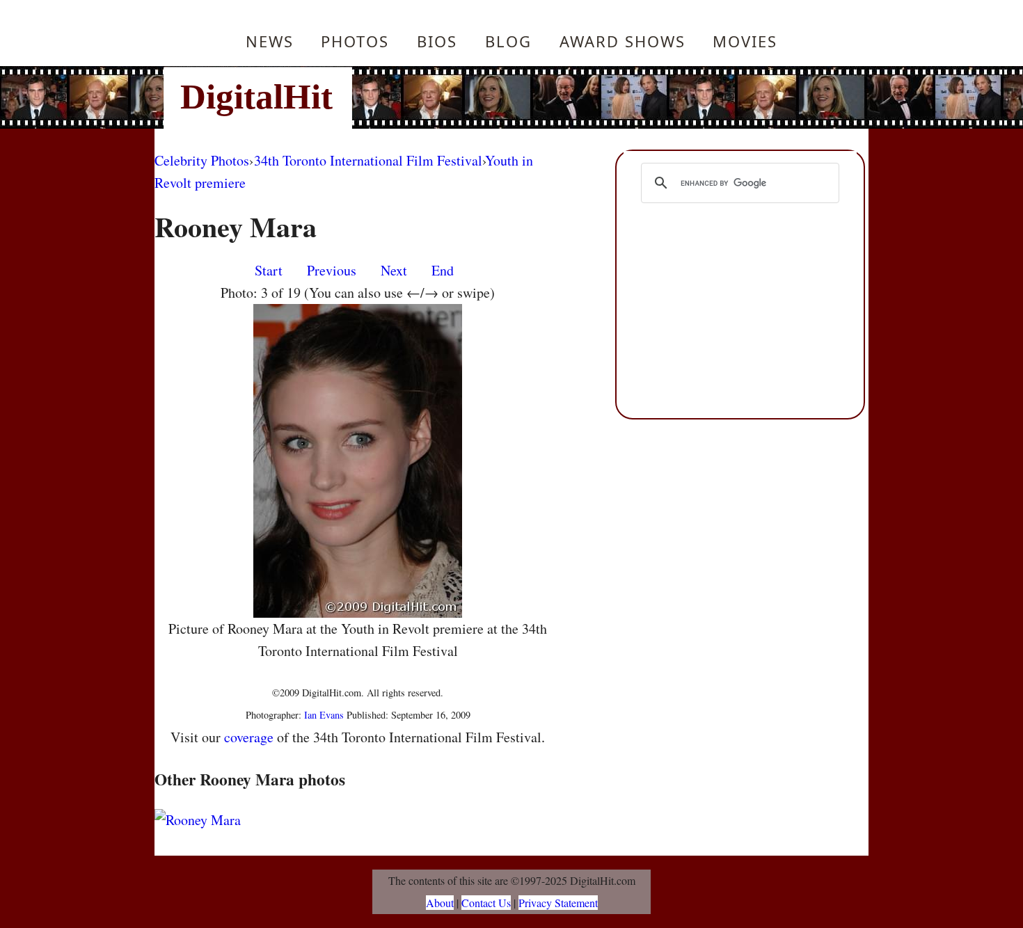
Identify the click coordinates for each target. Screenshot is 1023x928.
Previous (331, 270)
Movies (745, 41)
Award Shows (622, 41)
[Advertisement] (605, 97)
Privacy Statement (558, 902)
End (442, 270)
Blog (508, 41)
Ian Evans (324, 714)
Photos (355, 41)
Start (269, 270)
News (270, 41)
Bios (437, 41)
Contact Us (486, 902)
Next (394, 270)
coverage (248, 737)
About (440, 902)
